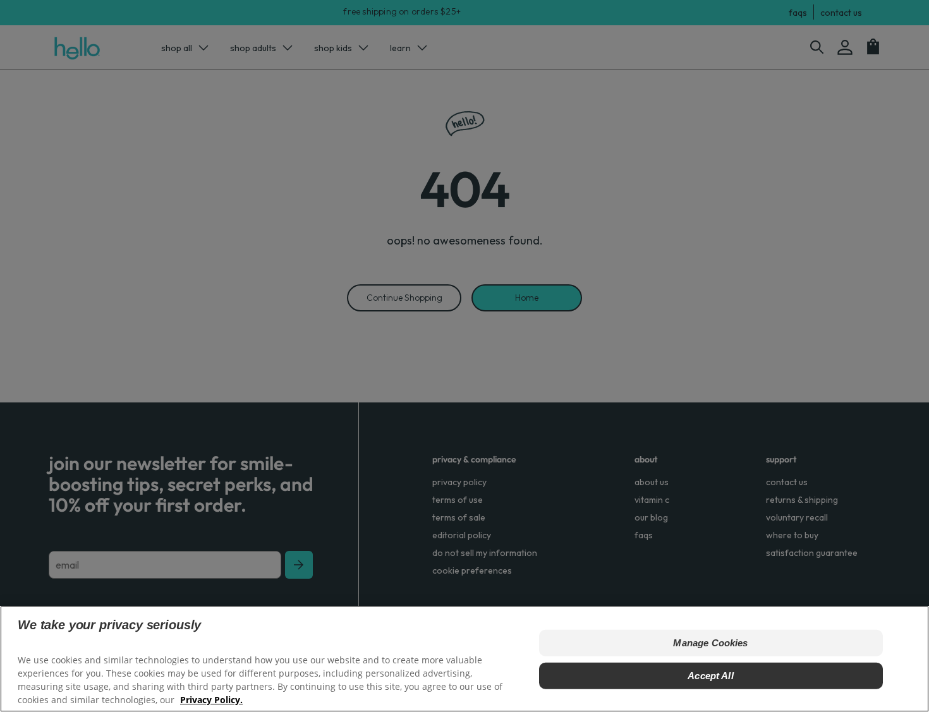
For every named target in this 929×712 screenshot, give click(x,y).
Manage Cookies (710, 642)
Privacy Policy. (211, 700)
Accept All (711, 675)
